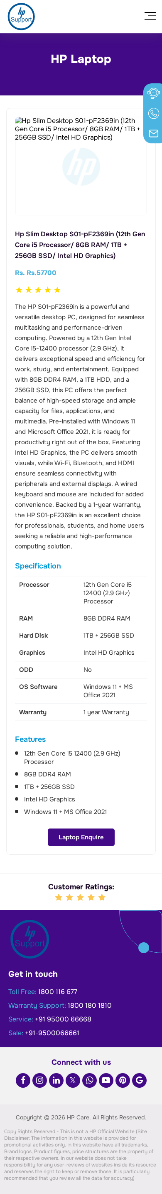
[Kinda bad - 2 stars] (70, 898)
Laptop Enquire (81, 837)
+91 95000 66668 (63, 1019)
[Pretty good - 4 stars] (92, 898)
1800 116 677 (57, 991)
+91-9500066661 (52, 1033)
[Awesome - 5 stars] (102, 898)
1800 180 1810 (90, 1005)
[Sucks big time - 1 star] (59, 898)
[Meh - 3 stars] (81, 898)
